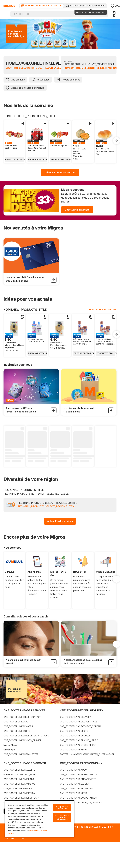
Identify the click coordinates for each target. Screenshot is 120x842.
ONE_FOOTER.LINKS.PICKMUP (19, 726)
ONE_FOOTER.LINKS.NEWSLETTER (21, 754)
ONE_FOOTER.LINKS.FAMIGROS (19, 783)
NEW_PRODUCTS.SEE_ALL (102, 309)
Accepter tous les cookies (62, 807)
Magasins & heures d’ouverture (27, 88)
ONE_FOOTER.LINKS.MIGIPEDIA (19, 793)
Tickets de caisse (70, 79)
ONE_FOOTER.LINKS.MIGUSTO (19, 779)
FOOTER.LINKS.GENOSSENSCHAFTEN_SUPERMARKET (87, 754)
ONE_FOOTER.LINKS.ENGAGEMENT (78, 779)
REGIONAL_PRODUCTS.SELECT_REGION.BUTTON (47, 506)
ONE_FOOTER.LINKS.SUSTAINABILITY (78, 774)
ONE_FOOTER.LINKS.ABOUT (74, 769)
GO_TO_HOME (8, 5)
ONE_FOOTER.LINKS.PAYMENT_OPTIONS (80, 726)
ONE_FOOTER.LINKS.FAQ (16, 721)
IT (18, 838)
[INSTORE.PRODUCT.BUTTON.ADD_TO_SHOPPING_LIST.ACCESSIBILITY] (22, 123)
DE (6, 838)
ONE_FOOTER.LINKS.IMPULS (18, 788)
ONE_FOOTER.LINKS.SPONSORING (77, 788)
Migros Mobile (10, 745)
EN (23, 838)
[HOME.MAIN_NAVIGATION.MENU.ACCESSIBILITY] (4, 14)
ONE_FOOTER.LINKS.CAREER (74, 783)
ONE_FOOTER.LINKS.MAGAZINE (19, 769)
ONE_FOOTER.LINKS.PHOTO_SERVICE (23, 740)
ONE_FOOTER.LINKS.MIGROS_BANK (22, 797)
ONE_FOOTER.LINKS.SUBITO (74, 731)
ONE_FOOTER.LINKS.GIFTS (17, 731)
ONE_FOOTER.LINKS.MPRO (73, 749)
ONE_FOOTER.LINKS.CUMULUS (75, 735)
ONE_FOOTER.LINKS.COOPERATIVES (78, 797)
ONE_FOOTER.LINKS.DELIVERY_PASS (78, 721)
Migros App (9, 749)
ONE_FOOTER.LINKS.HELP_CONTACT (22, 717)
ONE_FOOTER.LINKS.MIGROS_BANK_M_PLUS (26, 735)
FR (12, 838)
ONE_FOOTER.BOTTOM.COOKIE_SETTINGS (93, 827)
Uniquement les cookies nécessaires (62, 817)
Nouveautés (42, 79)
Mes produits (18, 79)
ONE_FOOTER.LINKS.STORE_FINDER (78, 745)
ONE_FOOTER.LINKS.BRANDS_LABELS (79, 740)
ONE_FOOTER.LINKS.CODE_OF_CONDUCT (81, 802)
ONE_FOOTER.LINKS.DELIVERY (75, 717)
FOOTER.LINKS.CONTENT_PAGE (20, 774)
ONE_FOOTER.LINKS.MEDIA (73, 793)
